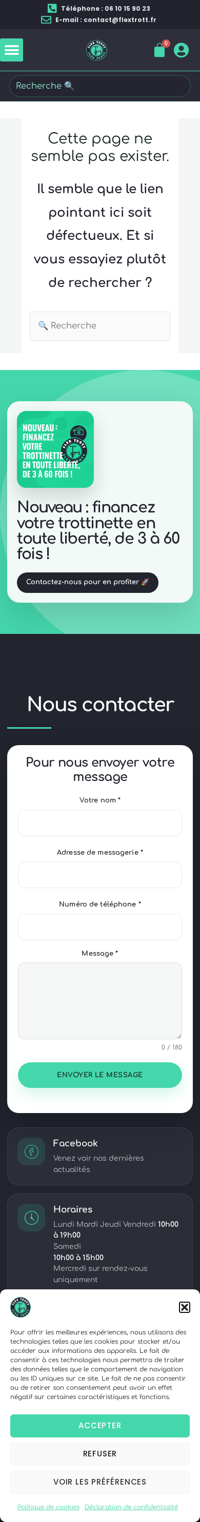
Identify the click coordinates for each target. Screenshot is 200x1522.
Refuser (100, 1453)
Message (100, 953)
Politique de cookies (48, 1507)
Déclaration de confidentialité (131, 1507)
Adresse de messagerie (100, 852)
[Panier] (160, 50)
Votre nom (100, 800)
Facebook (75, 1143)
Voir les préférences (100, 1481)
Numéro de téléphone (100, 904)
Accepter (99, 1425)
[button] (184, 1307)
